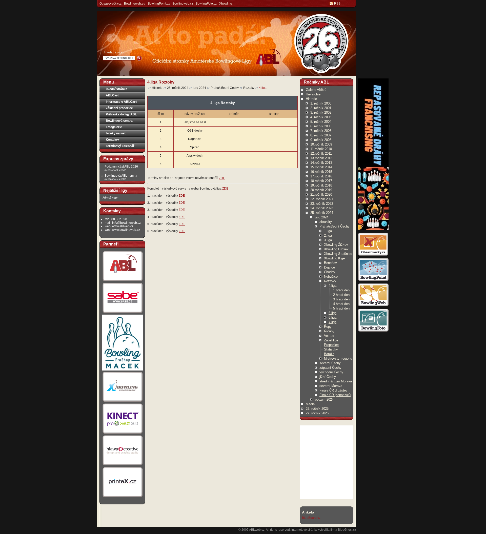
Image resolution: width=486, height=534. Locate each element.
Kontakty (112, 139)
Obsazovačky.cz (110, 3)
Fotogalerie (114, 127)
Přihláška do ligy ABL (121, 114)
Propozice (331, 345)
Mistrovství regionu (338, 358)
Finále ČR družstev (333, 390)
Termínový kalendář (120, 146)
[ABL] (122, 281)
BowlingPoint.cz (159, 3)
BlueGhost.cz (347, 529)
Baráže (329, 354)
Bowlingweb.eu (134, 3)
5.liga (332, 313)
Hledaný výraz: (114, 52)
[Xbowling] (122, 402)
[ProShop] (122, 370)
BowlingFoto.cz (206, 3)
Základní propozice (119, 108)
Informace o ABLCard (121, 102)
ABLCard (112, 95)
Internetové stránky (304, 529)
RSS (337, 3)
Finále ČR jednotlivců (335, 395)
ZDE (222, 178)
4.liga (263, 88)
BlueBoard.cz (311, 518)
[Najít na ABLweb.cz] (139, 58)
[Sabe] (122, 313)
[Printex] (122, 497)
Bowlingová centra (119, 120)
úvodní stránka (116, 89)
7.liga (332, 322)
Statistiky (331, 349)
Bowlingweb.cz (182, 3)
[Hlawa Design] (122, 465)
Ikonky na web (116, 133)
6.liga (332, 317)
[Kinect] (122, 434)
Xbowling (225, 3)
